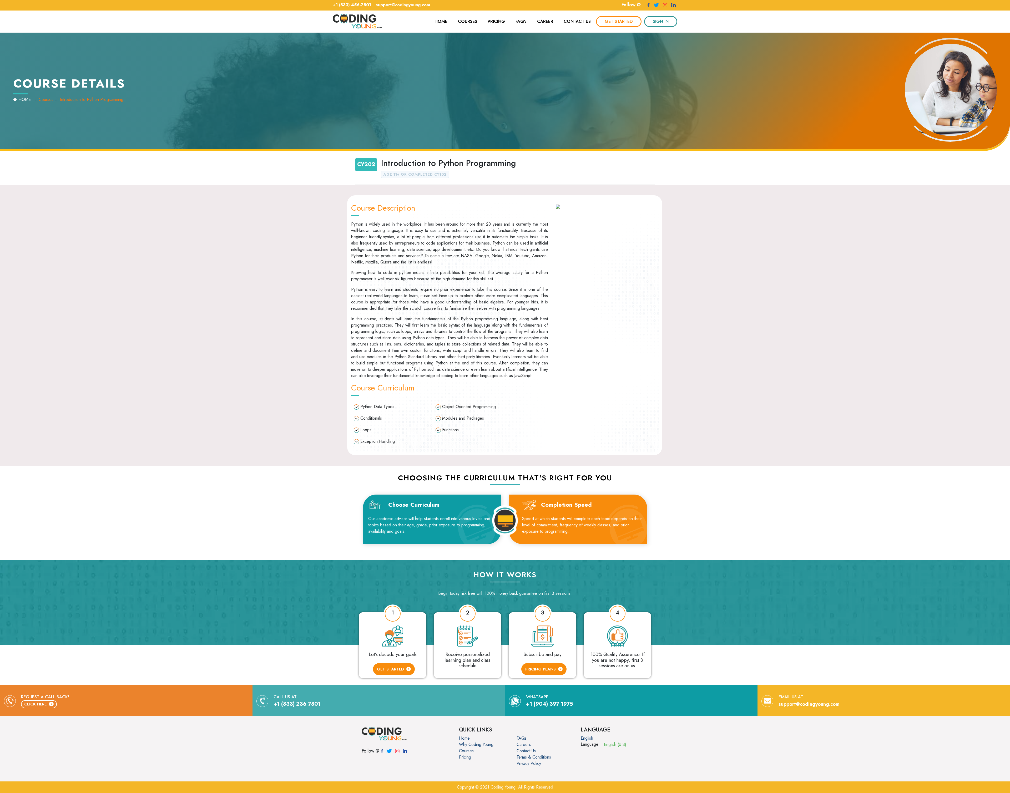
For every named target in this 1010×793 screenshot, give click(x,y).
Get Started (391, 669)
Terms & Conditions (534, 757)
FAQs (522, 738)
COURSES (467, 21)
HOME (441, 21)
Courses (46, 99)
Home (464, 738)
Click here (36, 704)
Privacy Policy (529, 763)
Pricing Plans (541, 669)
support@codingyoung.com (403, 5)
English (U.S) (615, 744)
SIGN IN (661, 21)
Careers (524, 744)
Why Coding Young (476, 744)
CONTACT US (577, 21)
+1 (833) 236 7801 (297, 704)
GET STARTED (619, 21)
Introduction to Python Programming (91, 99)
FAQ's (521, 21)
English (587, 738)
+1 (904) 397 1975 (549, 704)
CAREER (545, 21)
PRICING (496, 21)
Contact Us (526, 751)
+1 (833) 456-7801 (352, 5)
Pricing (465, 757)
